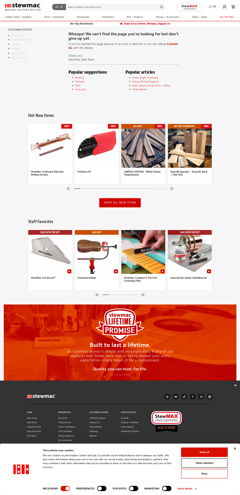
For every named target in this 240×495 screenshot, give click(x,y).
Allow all (204, 452)
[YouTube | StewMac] (175, 397)
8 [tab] (127, 189)
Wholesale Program (130, 431)
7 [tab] (120, 189)
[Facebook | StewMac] (192, 397)
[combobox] (109, 7)
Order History (127, 426)
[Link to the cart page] (233, 7)
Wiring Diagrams (66, 435)
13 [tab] (163, 189)
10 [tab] (141, 189)
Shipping (16, 44)
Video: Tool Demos (66, 426)
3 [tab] (91, 189)
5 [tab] (105, 189)
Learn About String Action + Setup (151, 85)
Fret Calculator (65, 431)
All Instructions (65, 440)
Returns (15, 48)
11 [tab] (148, 189)
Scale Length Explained (145, 77)
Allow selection (204, 463)
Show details (184, 488)
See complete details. (120, 374)
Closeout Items (34, 426)
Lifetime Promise (21, 39)
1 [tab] (77, 189)
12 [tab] (156, 189)
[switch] (101, 488)
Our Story (62, 418)
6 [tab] (113, 189)
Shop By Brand (34, 431)
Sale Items (32, 422)
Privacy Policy (19, 57)
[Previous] (68, 188)
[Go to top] (235, 385)
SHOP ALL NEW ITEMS (120, 203)
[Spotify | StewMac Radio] (209, 397)
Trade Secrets (64, 422)
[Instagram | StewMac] (166, 397)
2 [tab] (84, 189)
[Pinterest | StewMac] (200, 397)
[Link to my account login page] (224, 7)
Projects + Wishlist (129, 422)
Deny (204, 473)
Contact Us (17, 35)
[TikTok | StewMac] (183, 397)
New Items (32, 418)
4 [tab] (98, 189)
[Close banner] (235, 448)
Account (124, 418)
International (18, 53)
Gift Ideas (31, 435)
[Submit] (161, 7)
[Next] (171, 188)
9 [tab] (134, 189)
